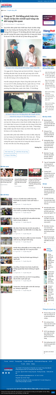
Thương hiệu (18, 361)
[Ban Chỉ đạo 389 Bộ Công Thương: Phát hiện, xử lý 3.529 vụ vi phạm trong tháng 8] (6, 211)
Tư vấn (23, 364)
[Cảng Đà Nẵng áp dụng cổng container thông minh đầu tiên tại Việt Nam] (21, 173)
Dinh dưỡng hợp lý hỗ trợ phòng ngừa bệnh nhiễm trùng (49, 344)
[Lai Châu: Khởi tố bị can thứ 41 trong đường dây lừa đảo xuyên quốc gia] (6, 279)
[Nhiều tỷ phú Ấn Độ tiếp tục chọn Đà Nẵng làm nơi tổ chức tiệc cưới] (7, 173)
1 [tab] (48, 304)
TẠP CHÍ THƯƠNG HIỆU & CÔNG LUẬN (27, 389)
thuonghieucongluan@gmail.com (26, 375)
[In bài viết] (2, 20)
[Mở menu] (1, 1)
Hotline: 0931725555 (48, 1)
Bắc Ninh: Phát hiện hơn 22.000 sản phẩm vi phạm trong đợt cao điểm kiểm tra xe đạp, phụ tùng (27, 229)
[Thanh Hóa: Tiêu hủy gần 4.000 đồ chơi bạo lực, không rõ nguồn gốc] (6, 289)
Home (4, 10)
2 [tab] (50, 304)
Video (44, 57)
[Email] (9, 373)
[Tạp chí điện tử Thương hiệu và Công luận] (8, 369)
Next (53, 304)
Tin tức (6, 361)
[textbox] (49, 23)
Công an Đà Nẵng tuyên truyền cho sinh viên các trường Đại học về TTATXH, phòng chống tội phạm (35, 182)
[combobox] (49, 22)
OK (53, 392)
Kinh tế (11, 361)
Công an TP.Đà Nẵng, (11, 155)
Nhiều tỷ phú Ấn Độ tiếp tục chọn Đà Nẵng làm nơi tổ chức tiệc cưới (7, 180)
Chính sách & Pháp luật (41, 361)
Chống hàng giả (49, 249)
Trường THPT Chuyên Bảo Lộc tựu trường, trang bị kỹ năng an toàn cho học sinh (49, 175)
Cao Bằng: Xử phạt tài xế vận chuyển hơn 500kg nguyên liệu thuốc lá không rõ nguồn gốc (26, 268)
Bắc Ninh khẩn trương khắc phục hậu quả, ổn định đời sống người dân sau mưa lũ (49, 124)
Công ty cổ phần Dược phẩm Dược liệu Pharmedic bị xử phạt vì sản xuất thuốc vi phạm (25, 200)
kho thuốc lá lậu (9, 151)
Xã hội (45, 184)
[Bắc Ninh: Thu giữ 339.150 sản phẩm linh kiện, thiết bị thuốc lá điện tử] (6, 221)
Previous (45, 304)
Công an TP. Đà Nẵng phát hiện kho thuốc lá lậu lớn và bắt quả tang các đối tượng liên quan (21, 18)
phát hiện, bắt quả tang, (22, 151)
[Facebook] (3, 373)
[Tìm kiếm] (54, 1)
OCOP (50, 361)
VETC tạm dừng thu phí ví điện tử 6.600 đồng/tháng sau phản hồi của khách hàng (49, 335)
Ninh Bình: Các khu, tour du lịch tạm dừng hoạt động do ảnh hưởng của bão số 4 (49, 229)
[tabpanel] (49, 278)
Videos (33, 364)
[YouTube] (6, 373)
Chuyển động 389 (12, 10)
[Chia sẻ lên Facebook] (2, 16)
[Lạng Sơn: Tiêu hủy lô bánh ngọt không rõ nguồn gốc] (6, 260)
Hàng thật (40, 1)
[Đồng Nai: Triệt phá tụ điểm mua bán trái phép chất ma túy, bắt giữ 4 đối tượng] (6, 240)
